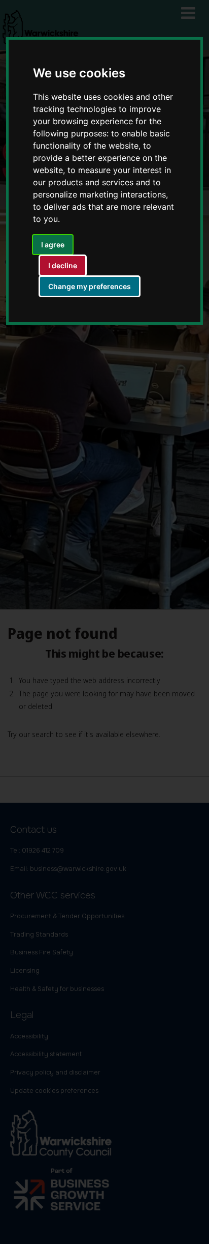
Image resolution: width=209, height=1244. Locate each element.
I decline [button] (62, 265)
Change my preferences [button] (89, 286)
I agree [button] (52, 244)
